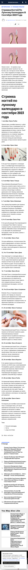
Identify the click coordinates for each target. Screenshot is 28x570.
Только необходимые (9, 566)
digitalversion (11, 20)
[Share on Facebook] (9, 24)
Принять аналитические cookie (11, 562)
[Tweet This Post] (12, 24)
